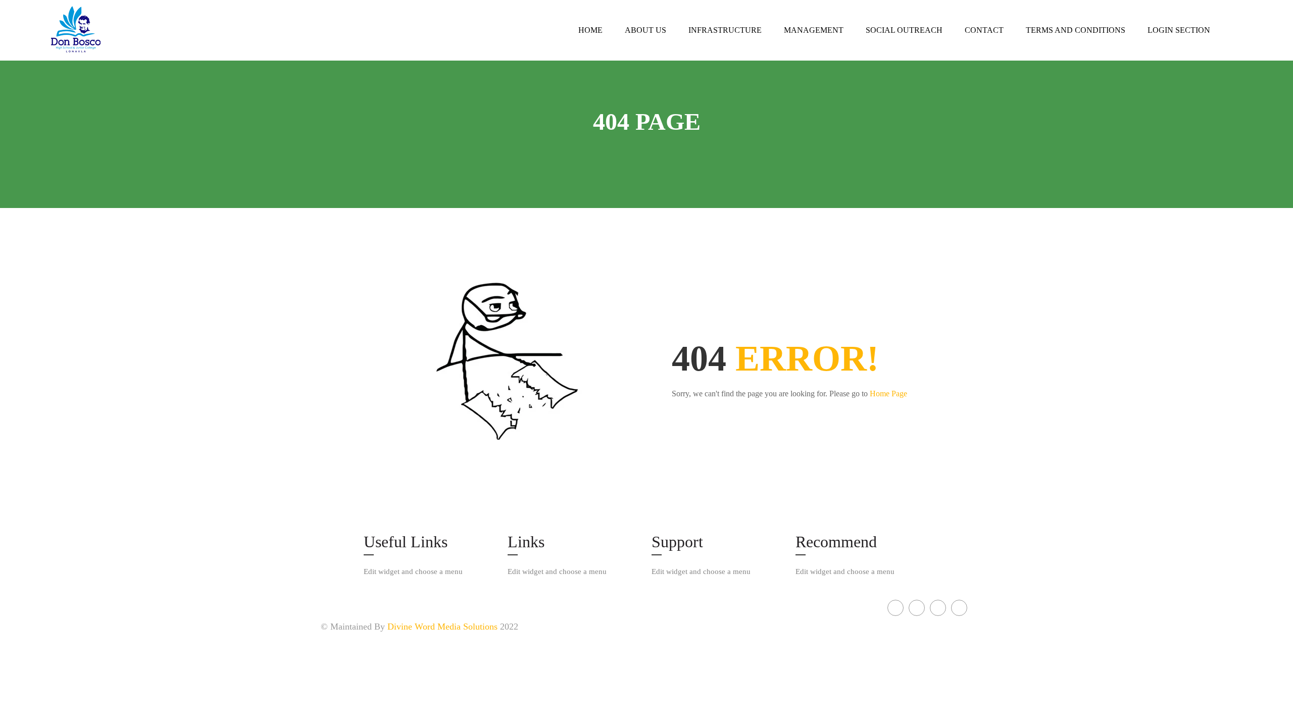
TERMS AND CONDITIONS (1075, 30)
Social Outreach (904, 30)
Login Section (1179, 30)
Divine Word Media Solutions (442, 626)
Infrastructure (725, 30)
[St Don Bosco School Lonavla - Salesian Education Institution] (101, 30)
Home (590, 30)
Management (813, 30)
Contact (984, 30)
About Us (645, 30)
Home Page (888, 393)
